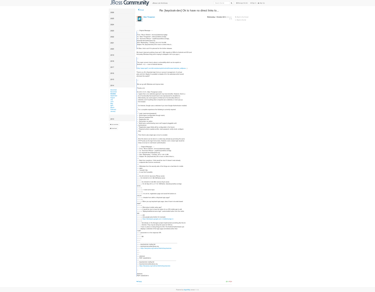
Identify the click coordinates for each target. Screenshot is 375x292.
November (113, 92)
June (111, 101)
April (111, 105)
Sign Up (262, 3)
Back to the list (241, 20)
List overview (114, 124)
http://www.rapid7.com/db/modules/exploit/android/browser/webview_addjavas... (162, 68)
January (112, 111)
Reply (140, 281)
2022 (112, 36)
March (112, 107)
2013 (112, 119)
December (113, 90)
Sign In (254, 3)
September (113, 96)
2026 (112, 12)
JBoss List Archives (160, 3)
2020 (112, 49)
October (113, 94)
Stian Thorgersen (149, 17)
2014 (112, 85)
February (113, 109)
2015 (112, 79)
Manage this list (243, 3)
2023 (112, 30)
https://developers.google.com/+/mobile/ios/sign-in (157, 219)
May (111, 103)
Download (114, 128)
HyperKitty (187, 290)
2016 (112, 73)
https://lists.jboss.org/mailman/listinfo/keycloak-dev (156, 248)
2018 (112, 61)
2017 (112, 67)
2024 (112, 24)
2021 (112, 43)
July (111, 100)
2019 (112, 55)
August (112, 98)
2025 (112, 18)
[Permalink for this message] (231, 19)
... (137, 32)
